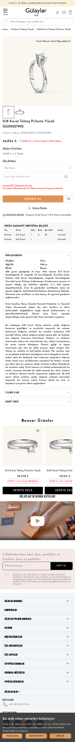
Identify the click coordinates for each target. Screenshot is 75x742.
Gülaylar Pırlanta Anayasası (18, 619)
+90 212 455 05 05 (18, 704)
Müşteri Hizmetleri (13, 637)
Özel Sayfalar (11, 654)
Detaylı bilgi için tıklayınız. (16, 730)
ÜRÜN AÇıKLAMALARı (13, 255)
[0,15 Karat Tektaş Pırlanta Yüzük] (23, 446)
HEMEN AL (33, 199)
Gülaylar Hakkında (13, 601)
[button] (12, 736)
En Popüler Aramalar (14, 663)
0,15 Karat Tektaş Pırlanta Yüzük (23, 470)
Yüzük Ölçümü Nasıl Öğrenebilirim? (53, 41)
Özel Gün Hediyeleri (13, 646)
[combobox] (37, 168)
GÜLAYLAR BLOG (11, 692)
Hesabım (8, 628)
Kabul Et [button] (60, 736)
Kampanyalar (11, 610)
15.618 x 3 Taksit (13, 154)
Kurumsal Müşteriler (15, 672)
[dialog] (37, 727)
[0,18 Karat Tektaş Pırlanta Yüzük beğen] (68, 199)
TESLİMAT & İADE (12, 392)
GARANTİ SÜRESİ (12, 401)
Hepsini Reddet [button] (36, 736)
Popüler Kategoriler (14, 681)
